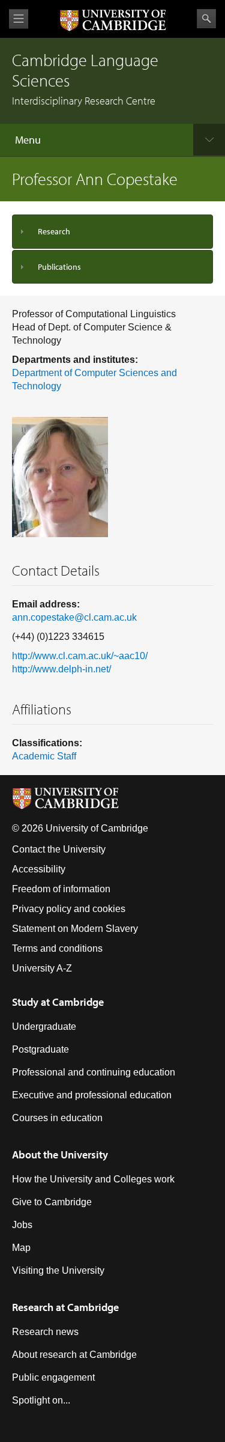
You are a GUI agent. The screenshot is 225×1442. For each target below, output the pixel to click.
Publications (59, 266)
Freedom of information (61, 889)
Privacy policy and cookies (68, 909)
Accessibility (38, 869)
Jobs (22, 1225)
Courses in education (57, 1118)
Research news (45, 1332)
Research (54, 231)
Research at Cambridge (65, 1307)
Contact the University (59, 849)
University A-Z (42, 968)
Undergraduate (44, 1026)
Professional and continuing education (93, 1072)
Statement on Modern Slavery (75, 928)
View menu (18, 19)
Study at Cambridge (58, 1002)
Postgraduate (40, 1049)
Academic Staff (44, 756)
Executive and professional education (92, 1095)
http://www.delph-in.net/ (61, 669)
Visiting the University (58, 1270)
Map (21, 1248)
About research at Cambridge (74, 1354)
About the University (60, 1154)
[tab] (112, 231)
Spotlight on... (41, 1400)
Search (206, 18)
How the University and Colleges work (93, 1179)
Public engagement (53, 1377)
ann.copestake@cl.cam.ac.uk (74, 617)
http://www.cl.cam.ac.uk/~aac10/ (80, 656)
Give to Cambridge (52, 1202)
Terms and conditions (57, 948)
